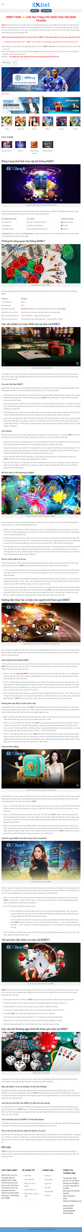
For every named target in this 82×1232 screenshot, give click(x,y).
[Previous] (5, 78)
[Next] (76, 78)
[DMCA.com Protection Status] (29, 1199)
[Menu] (3, 4)
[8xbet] (41, 4)
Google (35, 51)
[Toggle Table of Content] (13, 62)
